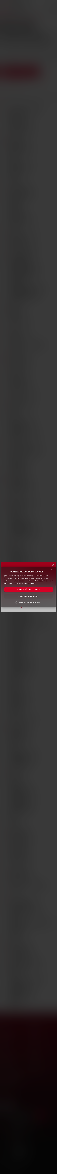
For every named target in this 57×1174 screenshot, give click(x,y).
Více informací (29, 583)
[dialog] (28, 587)
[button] (28, 602)
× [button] (51, 570)
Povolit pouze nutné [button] (28, 596)
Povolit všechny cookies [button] (28, 589)
